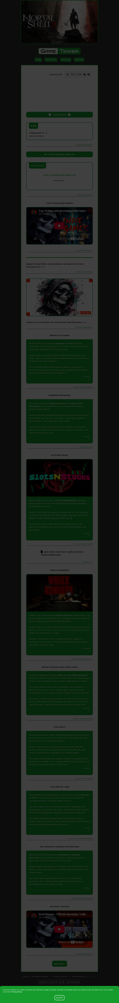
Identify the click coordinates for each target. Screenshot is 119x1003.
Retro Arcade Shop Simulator (73, 675)
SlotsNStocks (69, 500)
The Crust (61, 734)
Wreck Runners (64, 615)
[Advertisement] (59, 95)
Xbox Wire (59, 185)
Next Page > (60, 963)
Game (59, 51)
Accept (59, 998)
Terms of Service (60, 976)
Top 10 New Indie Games (59, 203)
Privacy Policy (16, 992)
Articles (65, 59)
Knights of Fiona (64, 343)
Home (38, 59)
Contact (79, 59)
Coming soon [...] (38, 134)
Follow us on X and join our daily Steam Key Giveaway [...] (56, 322)
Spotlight (51, 59)
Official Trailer (59, 906)
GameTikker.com (79, 976)
